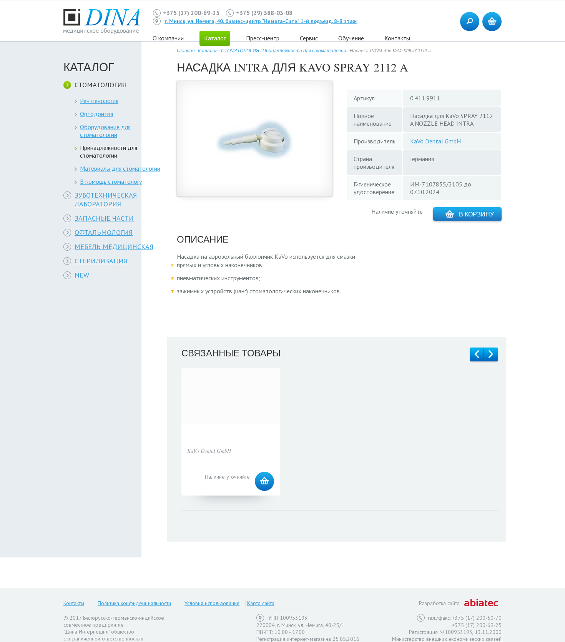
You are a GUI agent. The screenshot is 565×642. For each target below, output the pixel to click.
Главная (185, 50)
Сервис (309, 38)
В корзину (476, 214)
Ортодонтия (96, 114)
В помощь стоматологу (111, 181)
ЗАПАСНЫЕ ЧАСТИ (104, 218)
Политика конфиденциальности (134, 603)
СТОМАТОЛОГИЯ (100, 84)
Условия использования (211, 603)
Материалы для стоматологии (120, 168)
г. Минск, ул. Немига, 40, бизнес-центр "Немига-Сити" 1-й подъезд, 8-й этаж (261, 21)
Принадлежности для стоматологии (108, 151)
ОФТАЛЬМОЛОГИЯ (104, 232)
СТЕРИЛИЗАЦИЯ (101, 260)
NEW (82, 275)
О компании (168, 38)
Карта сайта (260, 603)
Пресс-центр (262, 38)
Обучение (351, 38)
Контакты (397, 38)
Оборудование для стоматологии (105, 130)
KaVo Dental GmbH (435, 141)
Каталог (208, 50)
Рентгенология (99, 101)
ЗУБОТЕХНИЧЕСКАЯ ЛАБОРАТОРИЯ (106, 199)
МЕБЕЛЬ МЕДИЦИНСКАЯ (114, 246)
